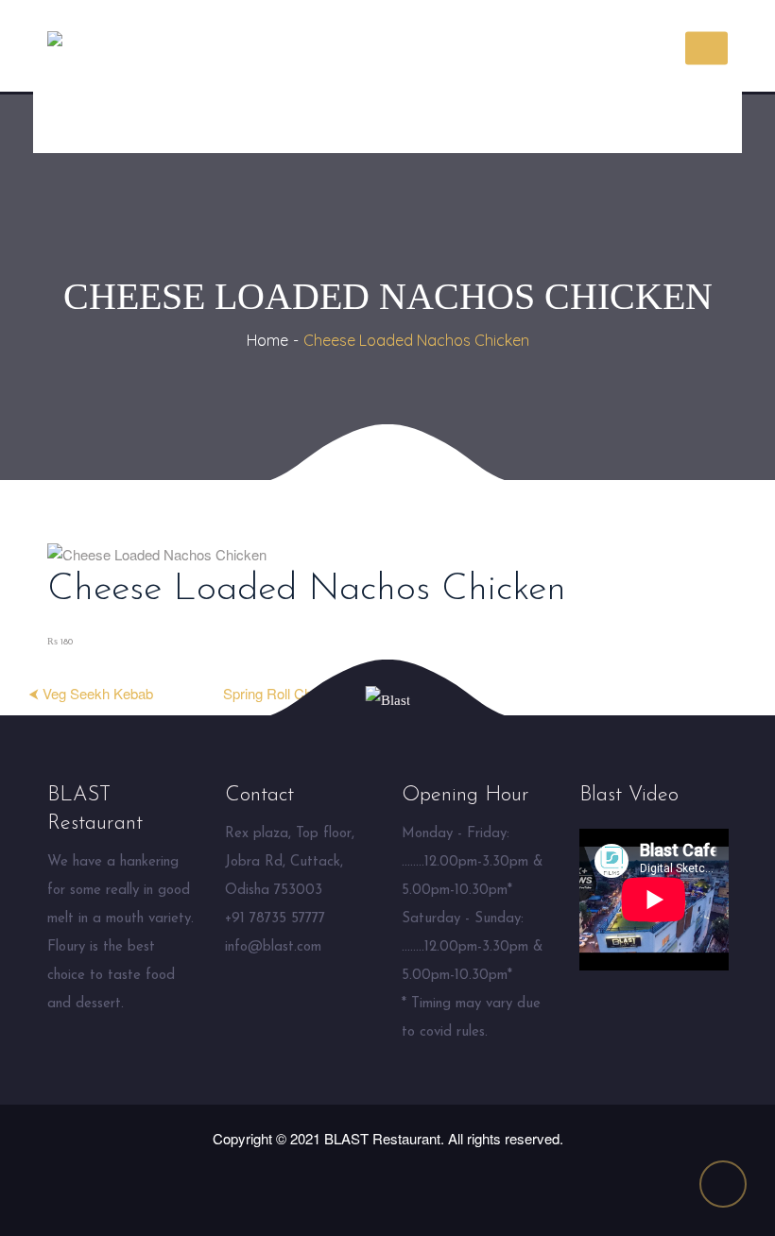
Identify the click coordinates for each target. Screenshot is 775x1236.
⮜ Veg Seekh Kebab (90, 693)
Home (267, 340)
